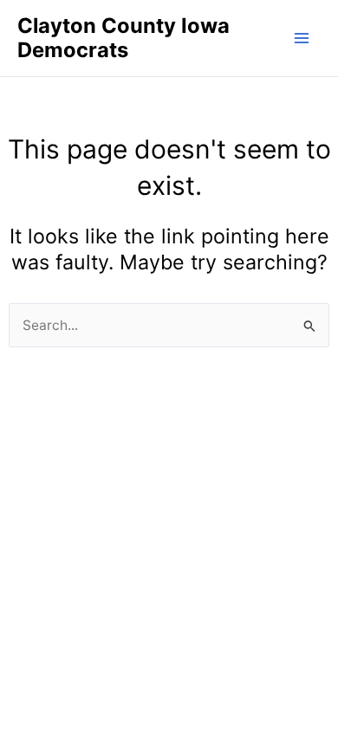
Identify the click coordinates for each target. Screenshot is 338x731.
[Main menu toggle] (302, 37)
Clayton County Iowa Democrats (123, 37)
